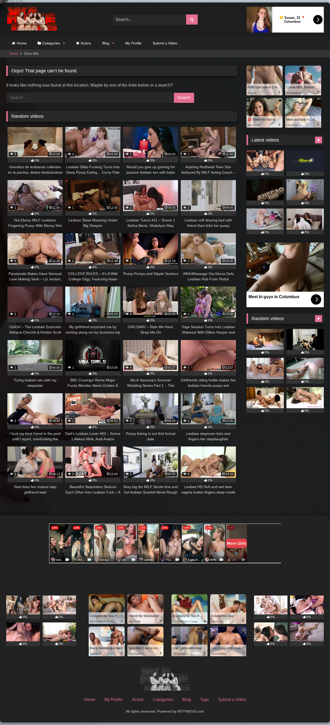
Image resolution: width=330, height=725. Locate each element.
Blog (105, 43)
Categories (51, 43)
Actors (86, 43)
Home (22, 43)
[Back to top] (314, 710)
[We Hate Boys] (32, 20)
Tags (204, 699)
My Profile (133, 43)
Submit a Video (165, 43)
